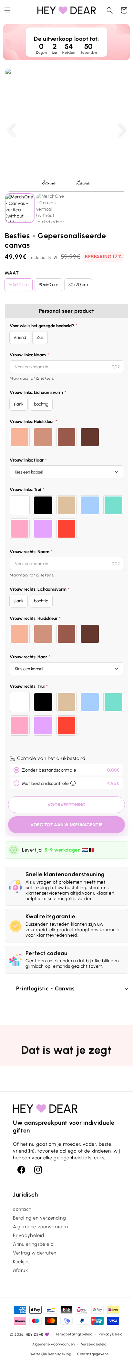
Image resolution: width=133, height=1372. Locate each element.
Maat (12, 273)
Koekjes (21, 1262)
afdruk (20, 1270)
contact (22, 1209)
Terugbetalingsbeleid (74, 1334)
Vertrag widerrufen (34, 1253)
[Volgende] (121, 129)
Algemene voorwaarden (40, 1227)
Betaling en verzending (39, 1218)
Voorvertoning (66, 805)
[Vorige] (11, 129)
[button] (7, 10)
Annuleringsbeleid (33, 1244)
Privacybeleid (28, 1235)
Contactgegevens (93, 1354)
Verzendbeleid (94, 1344)
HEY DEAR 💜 (37, 1335)
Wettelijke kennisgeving (50, 1354)
